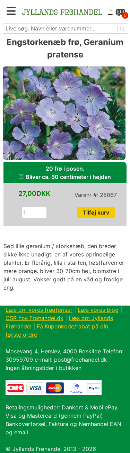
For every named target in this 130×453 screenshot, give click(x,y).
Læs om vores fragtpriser (39, 309)
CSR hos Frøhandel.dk (34, 318)
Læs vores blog (98, 309)
